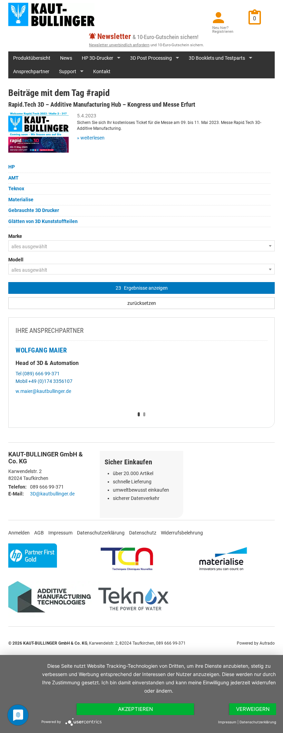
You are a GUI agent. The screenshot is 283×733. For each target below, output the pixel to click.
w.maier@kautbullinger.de (43, 391)
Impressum (60, 533)
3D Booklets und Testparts (217, 58)
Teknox (16, 188)
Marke (15, 236)
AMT (13, 178)
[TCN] (127, 558)
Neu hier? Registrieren (222, 29)
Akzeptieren (135, 709)
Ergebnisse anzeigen (142, 288)
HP (11, 167)
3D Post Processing (151, 58)
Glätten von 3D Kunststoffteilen (43, 221)
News (66, 58)
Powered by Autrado (256, 643)
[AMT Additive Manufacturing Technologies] (52, 599)
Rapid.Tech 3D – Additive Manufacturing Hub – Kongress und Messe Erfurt (101, 104)
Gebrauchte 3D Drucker (33, 210)
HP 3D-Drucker (97, 58)
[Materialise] (223, 558)
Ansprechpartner (31, 71)
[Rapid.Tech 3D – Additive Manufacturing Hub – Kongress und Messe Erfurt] (38, 132)
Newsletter (114, 36)
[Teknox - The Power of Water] (133, 599)
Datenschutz (142, 533)
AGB (39, 533)
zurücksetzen (141, 303)
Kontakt (101, 71)
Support (67, 71)
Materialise (20, 199)
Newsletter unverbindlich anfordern (119, 45)
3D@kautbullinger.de (52, 493)
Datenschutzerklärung (101, 533)
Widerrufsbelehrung (182, 533)
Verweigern (253, 709)
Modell (15, 259)
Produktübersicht (31, 58)
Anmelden (19, 533)
